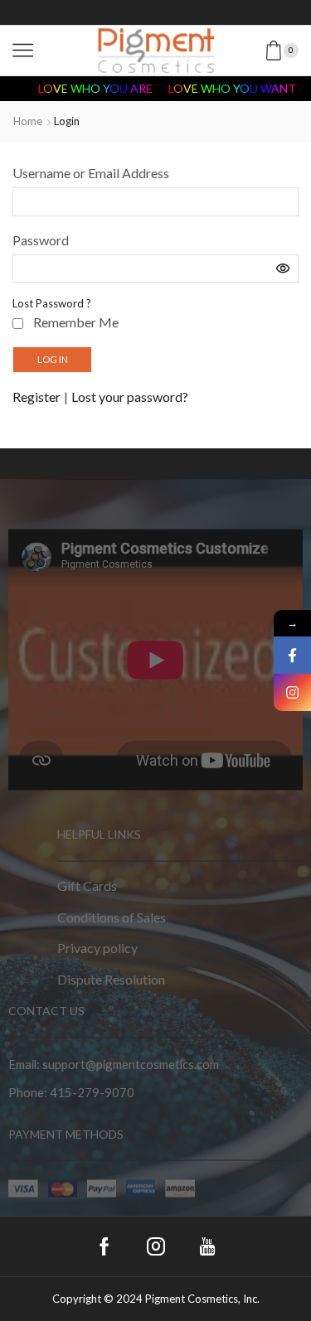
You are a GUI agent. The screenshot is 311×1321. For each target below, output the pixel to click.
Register (36, 396)
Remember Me (76, 322)
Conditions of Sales (111, 916)
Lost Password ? (51, 303)
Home (27, 121)
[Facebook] (128, 12)
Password (40, 240)
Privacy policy (97, 948)
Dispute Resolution (111, 978)
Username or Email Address (90, 173)
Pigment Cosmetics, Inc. (202, 1298)
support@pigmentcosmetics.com (130, 1064)
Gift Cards (87, 885)
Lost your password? (129, 396)
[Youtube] (184, 12)
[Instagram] (156, 12)
